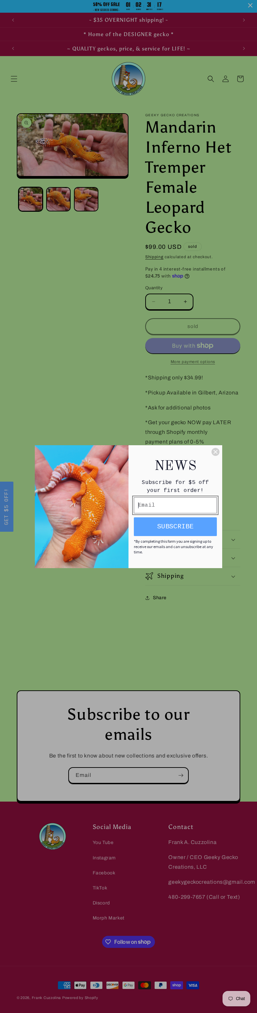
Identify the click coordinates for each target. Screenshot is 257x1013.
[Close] (215, 452)
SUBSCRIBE (175, 526)
